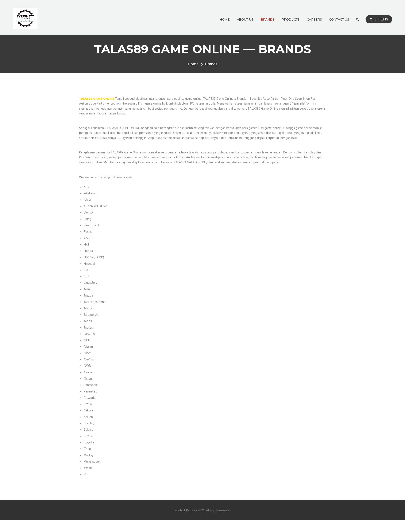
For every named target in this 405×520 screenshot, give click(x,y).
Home (193, 64)
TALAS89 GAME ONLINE (96, 98)
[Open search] (357, 19)
